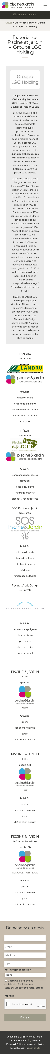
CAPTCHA (9, 996)
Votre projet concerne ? (18, 969)
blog (29, 1040)
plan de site (34, 1048)
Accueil (8, 22)
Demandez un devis (26, 14)
